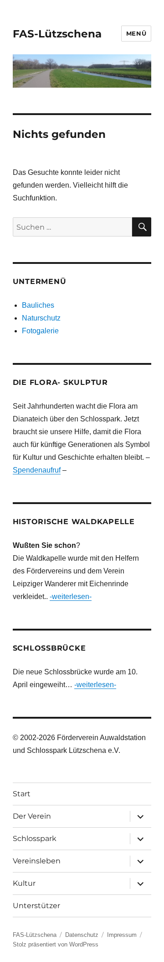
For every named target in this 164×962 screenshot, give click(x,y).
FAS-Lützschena (57, 33)
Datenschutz (81, 934)
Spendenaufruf (37, 470)
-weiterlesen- (71, 596)
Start (22, 793)
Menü (136, 33)
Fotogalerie (40, 331)
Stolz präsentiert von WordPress (55, 944)
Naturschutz (41, 318)
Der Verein (32, 816)
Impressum (122, 934)
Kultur (24, 883)
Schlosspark (34, 838)
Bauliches (38, 305)
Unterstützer (36, 905)
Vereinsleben (37, 861)
